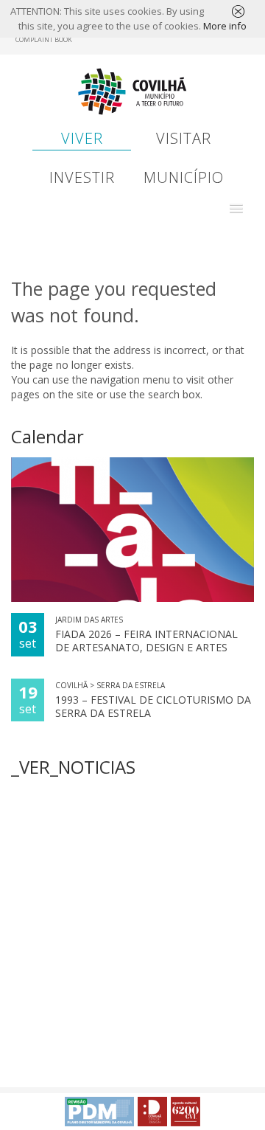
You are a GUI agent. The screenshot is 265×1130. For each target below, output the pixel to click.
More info (225, 25)
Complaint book (43, 39)
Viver (82, 138)
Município (184, 177)
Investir (82, 177)
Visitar (183, 138)
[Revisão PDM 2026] (99, 1111)
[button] (236, 208)
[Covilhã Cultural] (185, 1111)
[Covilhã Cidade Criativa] (152, 1111)
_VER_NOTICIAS (73, 767)
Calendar (47, 436)
